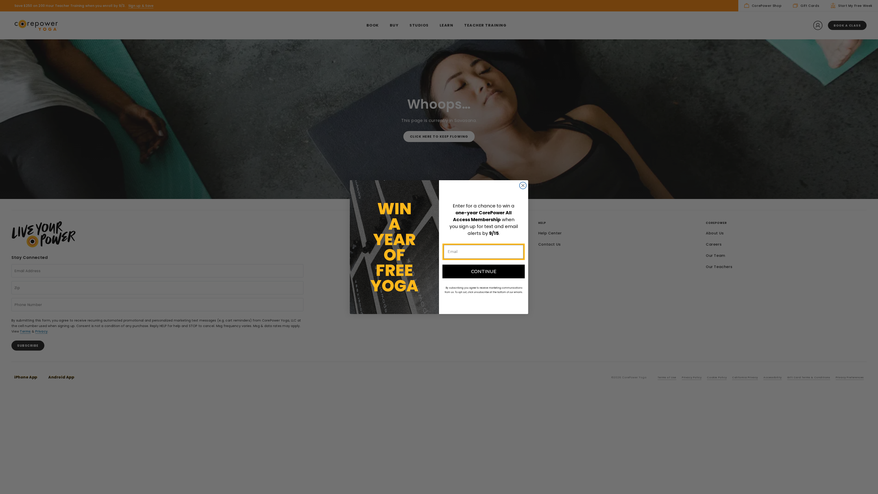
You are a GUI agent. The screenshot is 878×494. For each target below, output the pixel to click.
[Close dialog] (522, 185)
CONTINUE (483, 271)
